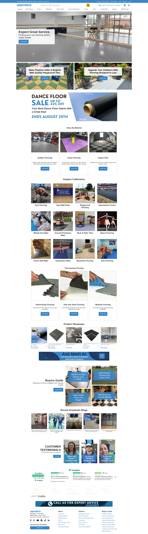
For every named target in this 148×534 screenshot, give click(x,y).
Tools (129, 1)
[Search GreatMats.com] (88, 5)
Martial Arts (49, 9)
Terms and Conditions (85, 526)
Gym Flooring (29, 9)
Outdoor (114, 9)
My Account (61, 524)
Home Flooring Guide (108, 522)
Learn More (58, 389)
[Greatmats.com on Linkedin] (48, 520)
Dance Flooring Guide (108, 516)
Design (98, 1)
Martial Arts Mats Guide (108, 520)
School (86, 9)
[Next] (115, 423)
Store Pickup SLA (83, 516)
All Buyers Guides (107, 513)
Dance (39, 9)
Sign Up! (40, 527)
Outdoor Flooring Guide (108, 524)
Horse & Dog (60, 9)
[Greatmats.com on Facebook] (30, 520)
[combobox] (65, 5)
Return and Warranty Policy (86, 518)
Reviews (125, 1)
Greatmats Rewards (63, 526)
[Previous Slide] (33, 338)
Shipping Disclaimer (84, 513)
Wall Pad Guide (106, 531)
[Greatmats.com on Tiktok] (45, 520)
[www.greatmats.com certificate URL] (74, 496)
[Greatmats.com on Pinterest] (41, 520)
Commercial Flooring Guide (109, 529)
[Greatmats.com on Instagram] (34, 520)
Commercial (104, 9)
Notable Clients (62, 518)
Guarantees (82, 520)
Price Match (82, 524)
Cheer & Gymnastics (74, 9)
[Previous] (33, 423)
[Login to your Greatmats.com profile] (125, 5)
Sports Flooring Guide (108, 526)
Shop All (20, 9)
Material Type (125, 9)
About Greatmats (62, 516)
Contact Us (61, 513)
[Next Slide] (115, 338)
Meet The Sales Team (64, 522)
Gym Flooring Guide (107, 518)
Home (94, 9)
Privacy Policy (82, 522)
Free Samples (113, 1)
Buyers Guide (105, 1)
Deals (120, 1)
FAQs (59, 520)
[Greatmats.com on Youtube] (38, 520)
